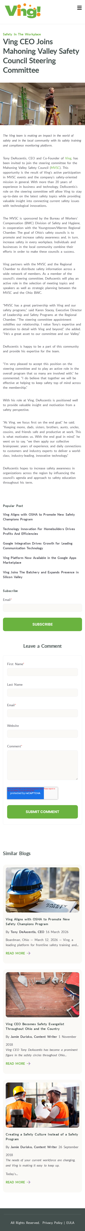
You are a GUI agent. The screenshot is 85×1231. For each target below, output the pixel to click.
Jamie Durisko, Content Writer (34, 1036)
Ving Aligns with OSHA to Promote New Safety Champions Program (39, 517)
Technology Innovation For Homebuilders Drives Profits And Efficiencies (39, 531)
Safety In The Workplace (22, 34)
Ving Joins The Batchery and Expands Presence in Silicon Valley (41, 574)
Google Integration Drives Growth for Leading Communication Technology (37, 546)
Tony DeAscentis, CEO (27, 932)
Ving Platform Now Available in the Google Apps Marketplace (39, 560)
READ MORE (15, 953)
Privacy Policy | (53, 1222)
